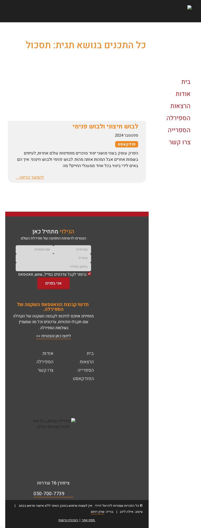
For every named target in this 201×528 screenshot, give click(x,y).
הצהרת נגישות (68, 520)
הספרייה (85, 370)
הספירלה (44, 361)
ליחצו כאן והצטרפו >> (53, 336)
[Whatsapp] (23, 396)
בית (90, 353)
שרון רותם (97, 511)
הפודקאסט (176, 501)
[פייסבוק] (90, 396)
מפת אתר (88, 520)
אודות (48, 353)
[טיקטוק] (50, 396)
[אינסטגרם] (77, 396)
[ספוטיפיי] (37, 396)
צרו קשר (45, 370)
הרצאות (87, 361)
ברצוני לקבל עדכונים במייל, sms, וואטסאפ (52, 274)
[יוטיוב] (63, 396)
